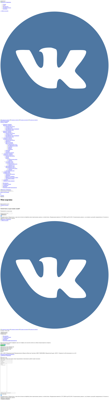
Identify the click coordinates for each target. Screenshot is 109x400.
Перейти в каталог (5, 205)
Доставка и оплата (7, 184)
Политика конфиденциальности (10, 187)
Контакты (5, 186)
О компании (5, 185)
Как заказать (5, 183)
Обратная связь (4, 332)
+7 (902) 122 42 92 (4, 11)
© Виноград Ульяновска (6, 355)
